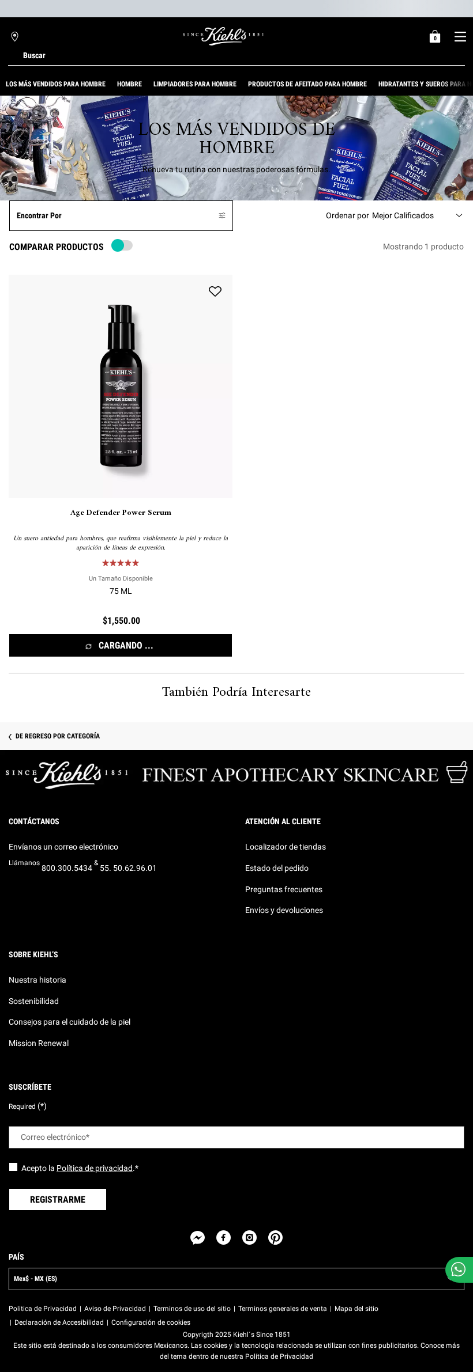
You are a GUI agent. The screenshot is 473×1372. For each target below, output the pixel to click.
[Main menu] (460, 36)
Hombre (129, 84)
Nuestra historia (37, 979)
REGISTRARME (57, 1199)
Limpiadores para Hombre (194, 84)
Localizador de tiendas (285, 846)
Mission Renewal (39, 1043)
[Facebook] (223, 1237)
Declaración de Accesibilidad (59, 1322)
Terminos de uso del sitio (192, 1309)
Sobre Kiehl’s (33, 954)
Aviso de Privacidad (115, 1309)
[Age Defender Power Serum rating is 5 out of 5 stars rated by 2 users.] (120, 562)
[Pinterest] (275, 1237)
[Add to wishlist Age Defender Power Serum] (215, 292)
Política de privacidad (95, 1168)
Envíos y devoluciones (284, 910)
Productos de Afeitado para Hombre (307, 84)
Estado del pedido (277, 868)
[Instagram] (249, 1237)
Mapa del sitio (356, 1309)
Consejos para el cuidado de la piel (69, 1021)
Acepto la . (79, 1168)
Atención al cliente (283, 821)
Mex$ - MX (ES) (35, 1279)
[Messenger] (198, 1237)
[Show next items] (468, 84)
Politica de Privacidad (43, 1309)
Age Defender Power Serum (120, 513)
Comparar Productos (56, 246)
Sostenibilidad (34, 1001)
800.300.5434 (67, 868)
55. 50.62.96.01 (128, 868)
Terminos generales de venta (282, 1309)
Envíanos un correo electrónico (63, 846)
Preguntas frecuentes (283, 889)
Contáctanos (34, 821)
